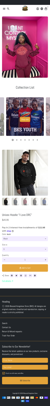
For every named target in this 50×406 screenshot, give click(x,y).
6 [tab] (33, 140)
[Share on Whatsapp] (25, 275)
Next (45, 116)
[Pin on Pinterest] (21, 275)
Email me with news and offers (14, 373)
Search (4, 323)
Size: (4, 244)
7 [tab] (37, 140)
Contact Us (6, 327)
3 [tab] (21, 140)
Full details (7, 281)
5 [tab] (29, 140)
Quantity (5, 255)
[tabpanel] (25, 116)
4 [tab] (25, 140)
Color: (6, 234)
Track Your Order (8, 335)
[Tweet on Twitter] (16, 275)
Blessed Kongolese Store (30, 393)
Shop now (25, 119)
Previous (4, 116)
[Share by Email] (30, 275)
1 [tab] (13, 140)
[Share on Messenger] (35, 275)
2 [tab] (17, 140)
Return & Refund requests (12, 331)
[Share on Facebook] (12, 275)
